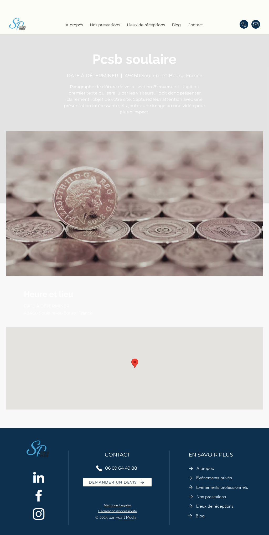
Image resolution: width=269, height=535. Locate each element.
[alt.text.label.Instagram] (38, 514)
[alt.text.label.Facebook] (38, 495)
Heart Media (126, 517)
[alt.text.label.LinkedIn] (38, 477)
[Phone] (99, 468)
